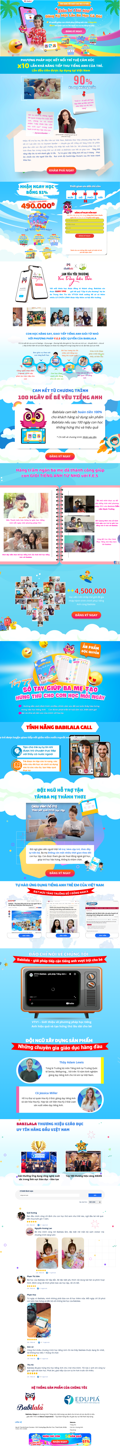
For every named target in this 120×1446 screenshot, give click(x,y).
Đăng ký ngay (84, 236)
